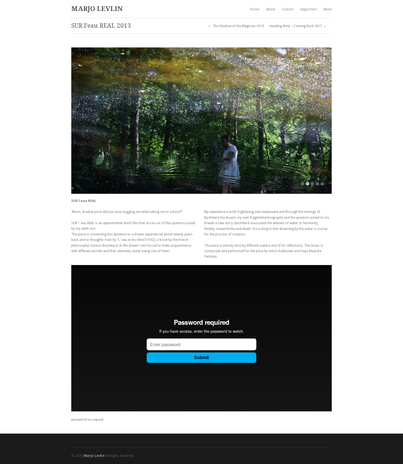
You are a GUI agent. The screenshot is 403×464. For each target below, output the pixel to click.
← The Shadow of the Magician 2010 (236, 26)
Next (322, 120)
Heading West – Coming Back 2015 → (297, 26)
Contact (287, 9)
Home (254, 9)
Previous (81, 120)
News (327, 9)
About (270, 9)
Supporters (308, 9)
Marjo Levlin (97, 9)
